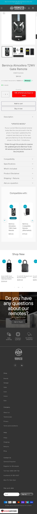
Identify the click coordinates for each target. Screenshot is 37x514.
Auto (5, 392)
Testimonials (8, 417)
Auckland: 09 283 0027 (11, 475)
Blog (5, 451)
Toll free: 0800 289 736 (11, 471)
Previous (5, 220)
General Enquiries (10, 461)
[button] (25, 8)
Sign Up (24, 494)
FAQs (5, 438)
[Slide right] (22, 287)
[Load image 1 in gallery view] (7, 52)
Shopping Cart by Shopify (25, 505)
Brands (6, 378)
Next (32, 220)
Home (6, 396)
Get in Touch (18, 322)
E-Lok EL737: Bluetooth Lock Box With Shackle (24, 276)
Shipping (6, 442)
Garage (6, 383)
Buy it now (18, 109)
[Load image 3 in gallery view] (30, 52)
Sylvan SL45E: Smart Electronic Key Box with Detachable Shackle (7, 277)
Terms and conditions (11, 426)
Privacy (6, 421)
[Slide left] (15, 287)
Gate (5, 387)
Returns (6, 446)
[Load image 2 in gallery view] (18, 52)
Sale (5, 400)
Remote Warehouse (14, 505)
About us (7, 412)
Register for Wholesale (11, 466)
